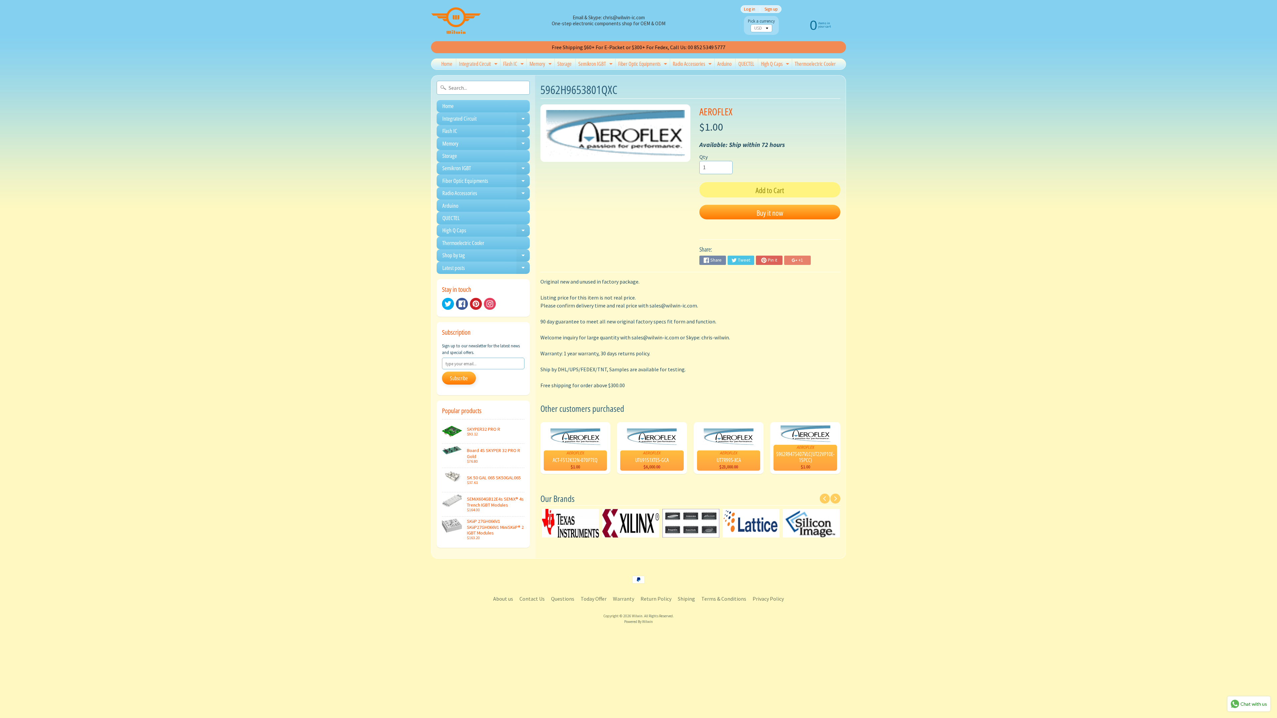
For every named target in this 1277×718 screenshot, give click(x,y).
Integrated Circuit (479, 64)
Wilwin (637, 616)
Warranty (623, 598)
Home (446, 63)
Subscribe (459, 378)
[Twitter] (448, 304)
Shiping (686, 598)
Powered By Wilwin (638, 621)
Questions (562, 598)
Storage (564, 63)
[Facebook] (462, 304)
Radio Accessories (693, 64)
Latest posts (486, 269)
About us (503, 598)
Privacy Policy (768, 598)
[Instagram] (490, 304)
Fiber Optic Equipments (643, 64)
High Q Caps (776, 64)
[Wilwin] (456, 20)
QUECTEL (746, 63)
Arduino (724, 63)
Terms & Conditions (723, 598)
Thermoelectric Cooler (815, 63)
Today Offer (594, 598)
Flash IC (514, 64)
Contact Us (532, 598)
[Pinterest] (476, 304)
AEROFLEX (715, 111)
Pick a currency (761, 21)
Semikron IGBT (596, 64)
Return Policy (655, 598)
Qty (703, 157)
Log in (749, 9)
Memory (541, 64)
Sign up (771, 9)
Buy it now (770, 213)
